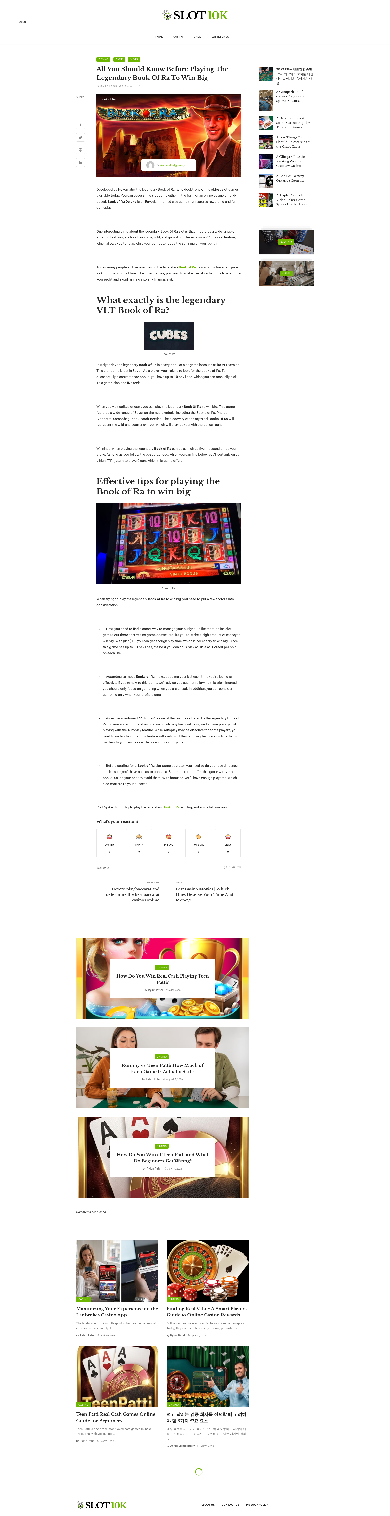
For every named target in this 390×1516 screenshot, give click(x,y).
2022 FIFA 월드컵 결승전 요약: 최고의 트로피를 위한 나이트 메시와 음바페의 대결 (294, 76)
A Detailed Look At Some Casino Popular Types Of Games (293, 122)
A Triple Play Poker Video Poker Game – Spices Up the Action (292, 199)
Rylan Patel (155, 990)
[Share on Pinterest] (80, 150)
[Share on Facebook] (80, 125)
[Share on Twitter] (80, 138)
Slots (134, 59)
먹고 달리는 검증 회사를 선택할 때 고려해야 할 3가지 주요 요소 (206, 1417)
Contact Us (230, 1504)
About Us (208, 1504)
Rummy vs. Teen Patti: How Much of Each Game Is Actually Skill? (162, 1069)
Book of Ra (102, 867)
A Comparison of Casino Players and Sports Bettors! (291, 96)
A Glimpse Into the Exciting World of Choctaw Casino (291, 161)
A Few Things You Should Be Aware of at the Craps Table (293, 141)
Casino (178, 36)
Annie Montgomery (172, 165)
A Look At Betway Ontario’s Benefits (290, 178)
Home (159, 36)
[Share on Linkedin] (80, 163)
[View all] (286, 242)
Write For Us (220, 36)
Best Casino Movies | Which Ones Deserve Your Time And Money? (204, 894)
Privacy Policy (257, 1504)
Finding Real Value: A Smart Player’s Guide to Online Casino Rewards (207, 1312)
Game (197, 36)
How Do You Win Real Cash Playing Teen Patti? (162, 979)
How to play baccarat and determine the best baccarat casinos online (132, 894)
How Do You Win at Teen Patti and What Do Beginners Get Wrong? (162, 1158)
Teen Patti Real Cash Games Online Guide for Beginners (115, 1417)
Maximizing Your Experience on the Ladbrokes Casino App (117, 1312)
